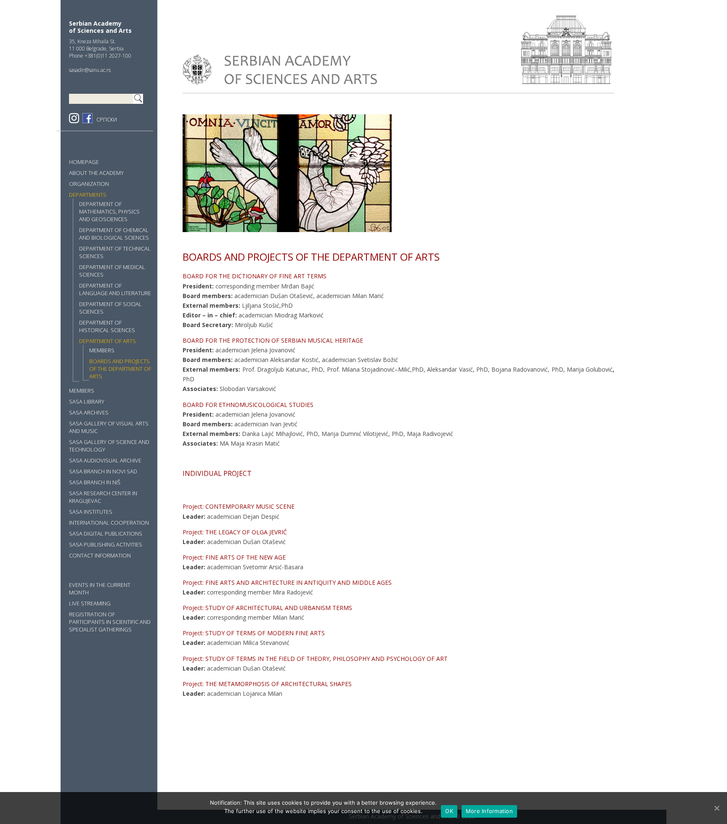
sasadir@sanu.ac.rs (90, 70)
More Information (489, 811)
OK (449, 811)
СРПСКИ (106, 119)
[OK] (716, 808)
